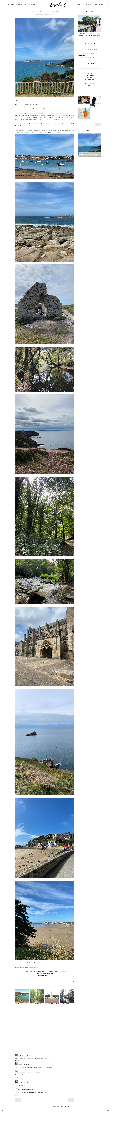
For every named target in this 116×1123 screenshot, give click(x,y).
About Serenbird (17, 4)
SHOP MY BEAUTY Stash (102, 4)
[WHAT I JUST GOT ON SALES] (95, 107)
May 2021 (89, 77)
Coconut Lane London (84, 53)
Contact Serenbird (31, 4)
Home (7, 4)
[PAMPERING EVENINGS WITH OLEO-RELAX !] (84, 119)
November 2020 (89, 79)
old (71, 1100)
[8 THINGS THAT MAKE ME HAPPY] (84, 103)
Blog (79, 4)
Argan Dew (81, 57)
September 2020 (90, 83)
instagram (63, 971)
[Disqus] (44, 1030)
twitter (56, 971)
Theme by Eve (110, 1110)
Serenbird (9, 1110)
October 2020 (90, 81)
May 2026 (89, 73)
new (17, 1100)
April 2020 (90, 85)
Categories (87, 4)
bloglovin (39, 971)
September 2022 (90, 75)
